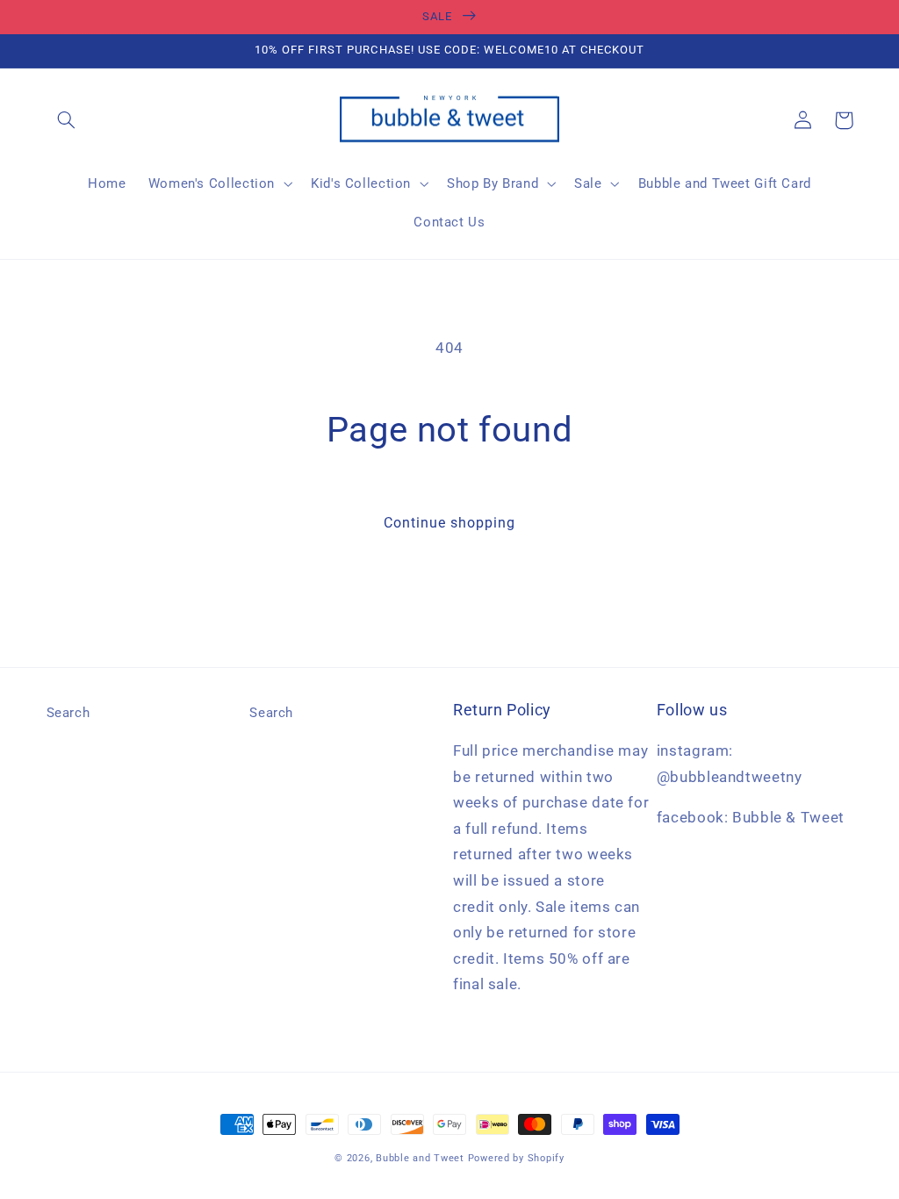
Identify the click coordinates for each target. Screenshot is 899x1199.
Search (68, 713)
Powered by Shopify (516, 1158)
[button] (67, 120)
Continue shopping (450, 522)
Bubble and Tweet (420, 1158)
